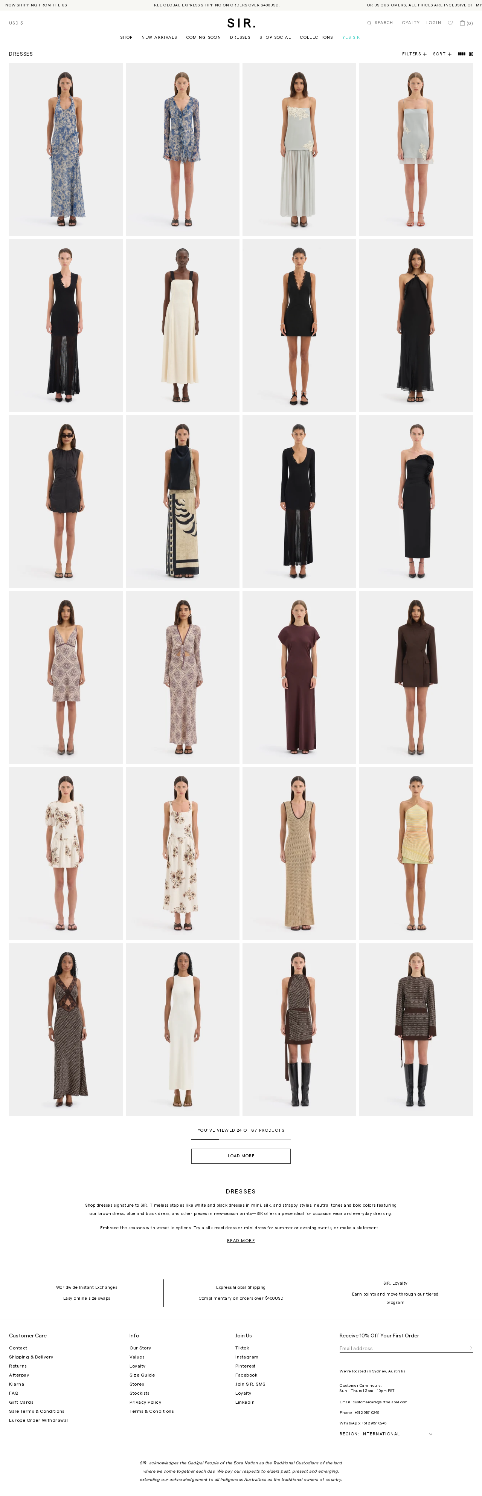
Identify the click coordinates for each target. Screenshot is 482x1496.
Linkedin (245, 1402)
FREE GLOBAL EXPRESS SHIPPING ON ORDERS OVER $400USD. (215, 5)
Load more (241, 1156)
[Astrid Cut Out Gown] (66, 1029)
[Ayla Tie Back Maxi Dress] (182, 325)
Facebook (246, 1375)
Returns (18, 1366)
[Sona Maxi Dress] (182, 501)
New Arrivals (159, 37)
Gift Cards (21, 1402)
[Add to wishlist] (113, 72)
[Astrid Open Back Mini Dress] (299, 1029)
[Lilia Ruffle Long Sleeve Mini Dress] (182, 149)
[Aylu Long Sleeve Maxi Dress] (299, 501)
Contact (18, 1348)
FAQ (13, 1393)
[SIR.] (241, 23)
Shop (126, 37)
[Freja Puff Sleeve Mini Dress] (66, 853)
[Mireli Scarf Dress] (182, 677)
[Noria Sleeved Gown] (299, 677)
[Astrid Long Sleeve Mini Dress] (416, 1029)
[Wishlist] (450, 23)
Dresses (240, 37)
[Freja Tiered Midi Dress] (182, 853)
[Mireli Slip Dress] (66, 677)
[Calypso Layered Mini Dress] (416, 853)
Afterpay (19, 1375)
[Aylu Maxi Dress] (66, 325)
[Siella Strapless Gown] (416, 501)
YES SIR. (352, 37)
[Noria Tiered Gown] (299, 149)
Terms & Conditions (152, 1411)
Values (137, 1357)
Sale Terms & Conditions (36, 1411)
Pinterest (245, 1366)
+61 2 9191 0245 (367, 1413)
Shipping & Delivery (31, 1357)
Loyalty (410, 23)
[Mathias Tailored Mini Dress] (299, 325)
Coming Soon (203, 37)
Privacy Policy (145, 1402)
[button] (445, 54)
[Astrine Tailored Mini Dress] (416, 677)
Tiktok (242, 1348)
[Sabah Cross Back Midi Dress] (182, 1029)
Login (433, 23)
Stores (137, 1384)
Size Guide (142, 1375)
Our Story (140, 1348)
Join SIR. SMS (250, 1384)
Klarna (16, 1384)
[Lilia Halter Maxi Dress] (66, 149)
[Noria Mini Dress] (416, 149)
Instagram (247, 1357)
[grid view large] (462, 54)
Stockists (139, 1393)
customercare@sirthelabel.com (380, 1402)
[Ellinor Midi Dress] (299, 853)
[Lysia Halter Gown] (416, 325)
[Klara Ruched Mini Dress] (66, 501)
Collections (316, 37)
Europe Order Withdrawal (38, 1420)
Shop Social (275, 37)
